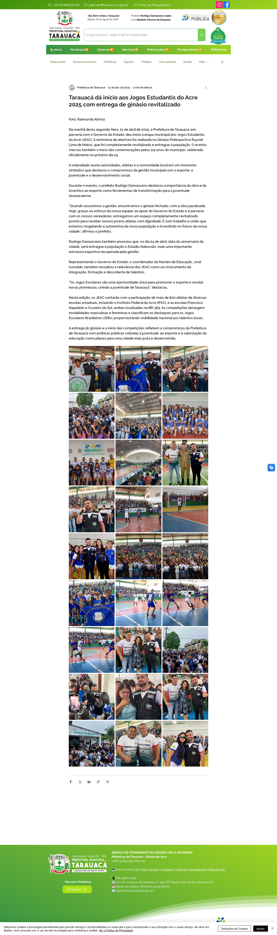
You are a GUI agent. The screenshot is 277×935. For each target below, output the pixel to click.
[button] (80, 49)
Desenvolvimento (84, 62)
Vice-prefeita (167, 62)
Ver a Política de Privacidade (116, 930)
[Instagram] (219, 4)
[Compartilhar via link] (98, 782)
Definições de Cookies (234, 928)
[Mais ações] (206, 87)
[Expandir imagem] (92, 369)
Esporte (129, 62)
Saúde (187, 62)
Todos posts (57, 62)
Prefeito (146, 62)
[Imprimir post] (107, 782)
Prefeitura (110, 62)
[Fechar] (272, 928)
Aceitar (260, 928)
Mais (202, 62)
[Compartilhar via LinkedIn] (89, 782)
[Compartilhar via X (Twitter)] (80, 782)
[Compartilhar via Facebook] (70, 782)
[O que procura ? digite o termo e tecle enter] (201, 35)
